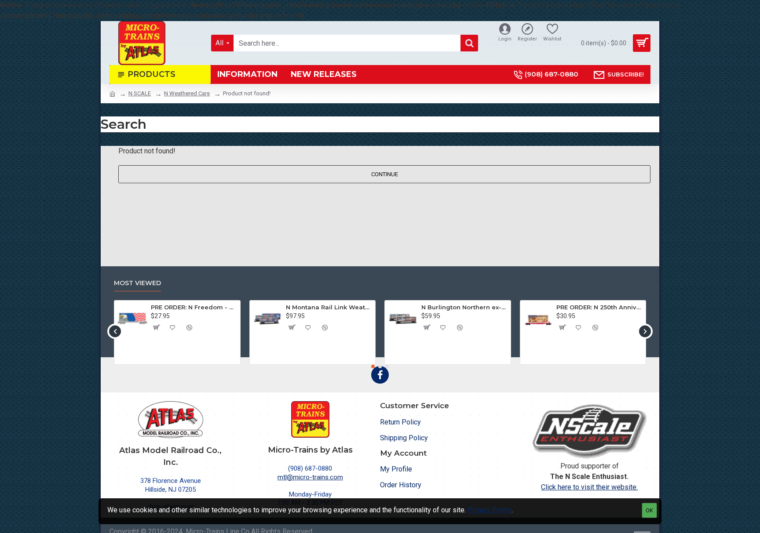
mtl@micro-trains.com (310, 477)
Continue (384, 174)
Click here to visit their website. (589, 487)
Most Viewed (137, 283)
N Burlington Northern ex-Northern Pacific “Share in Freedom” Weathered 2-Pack (464, 307)
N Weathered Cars (187, 93)
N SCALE (139, 93)
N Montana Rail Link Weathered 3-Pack (329, 307)
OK (649, 510)
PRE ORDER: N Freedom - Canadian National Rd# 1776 (194, 307)
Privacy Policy (490, 510)
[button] (115, 331)
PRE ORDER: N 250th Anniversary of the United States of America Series (599, 307)
